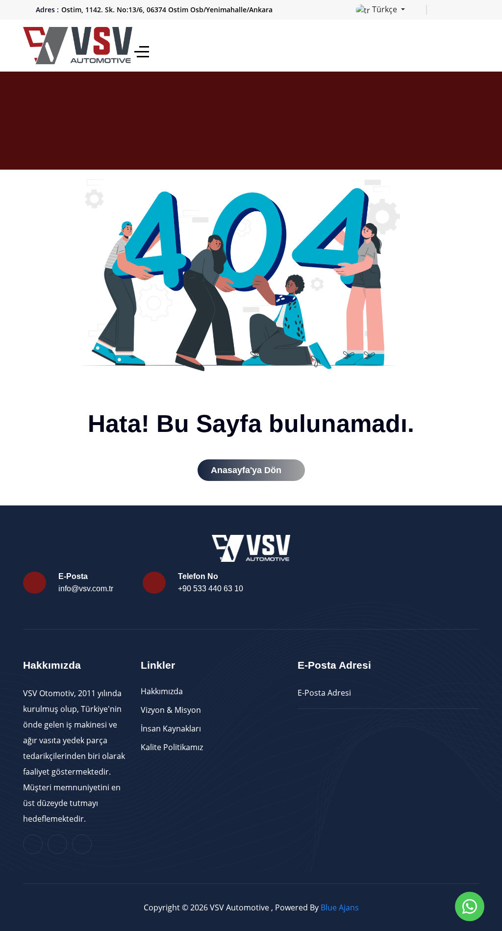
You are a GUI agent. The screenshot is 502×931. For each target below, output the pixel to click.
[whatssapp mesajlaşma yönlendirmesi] (469, 906)
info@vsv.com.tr (85, 588)
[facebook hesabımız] (445, 9)
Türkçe (384, 9)
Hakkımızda (162, 691)
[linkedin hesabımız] (476, 9)
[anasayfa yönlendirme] (141, 51)
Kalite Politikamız (172, 747)
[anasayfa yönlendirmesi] (78, 44)
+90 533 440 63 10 (210, 588)
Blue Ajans (340, 907)
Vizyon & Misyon (171, 710)
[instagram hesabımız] (460, 9)
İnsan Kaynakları (171, 728)
